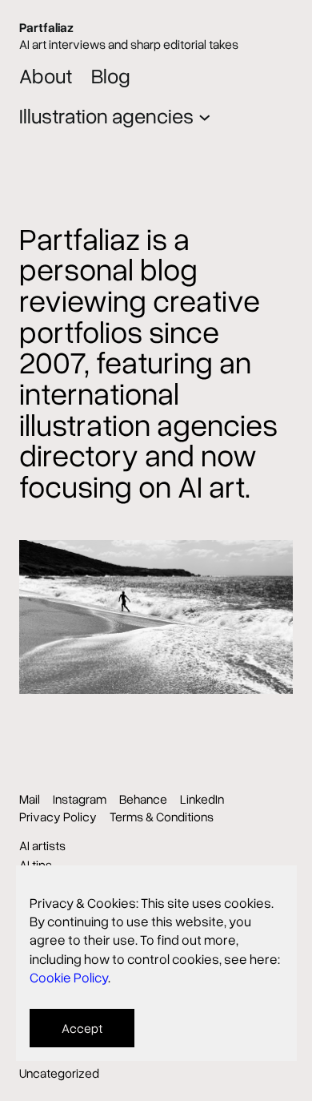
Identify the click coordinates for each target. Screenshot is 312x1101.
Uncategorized (59, 1073)
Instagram (79, 799)
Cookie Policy (69, 977)
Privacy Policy (58, 817)
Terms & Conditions (162, 817)
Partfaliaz (46, 27)
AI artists (42, 845)
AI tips (35, 865)
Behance (143, 799)
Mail (29, 799)
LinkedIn (202, 799)
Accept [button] (82, 1028)
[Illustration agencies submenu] (204, 116)
